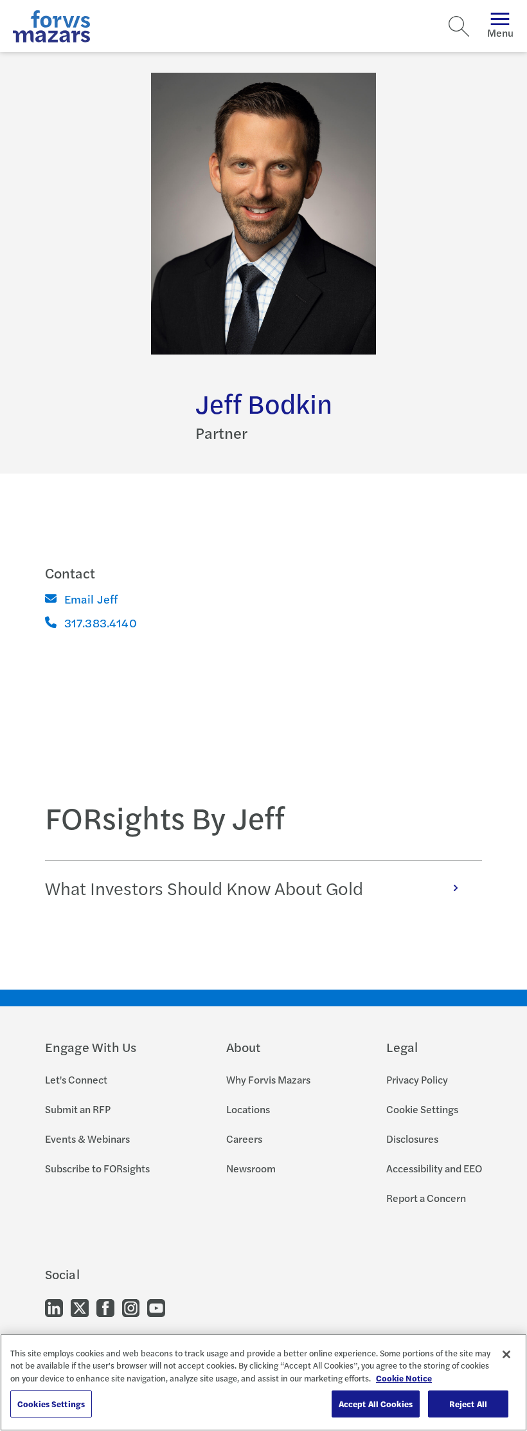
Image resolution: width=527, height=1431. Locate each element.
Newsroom (251, 1168)
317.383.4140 (100, 622)
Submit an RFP (78, 1109)
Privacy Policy (417, 1079)
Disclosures (412, 1138)
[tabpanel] (264, 887)
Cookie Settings (422, 1109)
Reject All (468, 1404)
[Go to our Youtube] (156, 1307)
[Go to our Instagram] (130, 1307)
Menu (500, 32)
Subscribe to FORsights (97, 1168)
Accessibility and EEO (434, 1168)
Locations (248, 1109)
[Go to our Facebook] (105, 1307)
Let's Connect (76, 1079)
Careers (244, 1138)
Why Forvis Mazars (268, 1079)
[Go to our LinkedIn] (54, 1307)
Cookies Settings (51, 1404)
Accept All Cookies (376, 1404)
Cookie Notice (404, 1378)
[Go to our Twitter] (80, 1307)
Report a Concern (426, 1197)
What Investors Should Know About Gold (204, 887)
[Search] (459, 26)
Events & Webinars (87, 1138)
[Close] (506, 1354)
